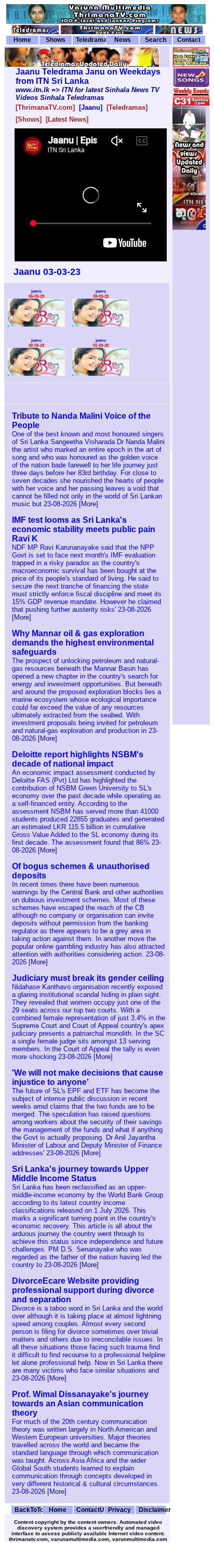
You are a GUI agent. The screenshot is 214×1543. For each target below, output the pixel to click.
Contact (188, 39)
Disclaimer (152, 1509)
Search (155, 39)
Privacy (119, 1509)
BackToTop (28, 1509)
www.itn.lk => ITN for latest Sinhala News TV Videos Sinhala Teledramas (87, 93)
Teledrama (90, 39)
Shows (55, 39)
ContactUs (89, 1509)
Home (22, 39)
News (122, 39)
